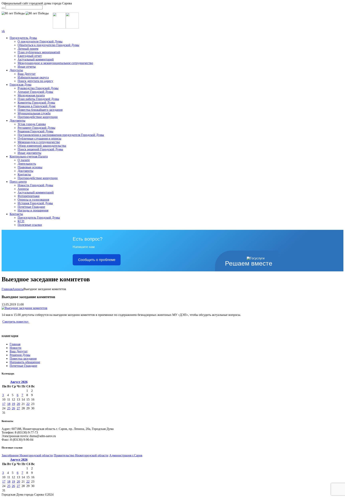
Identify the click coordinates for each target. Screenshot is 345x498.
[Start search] (3, 8)
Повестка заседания (23, 358)
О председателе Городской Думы (40, 41)
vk (3, 31)
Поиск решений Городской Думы (40, 149)
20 (18, 404)
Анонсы (23, 188)
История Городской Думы (35, 203)
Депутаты (16, 70)
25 (8, 408)
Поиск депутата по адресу (35, 81)
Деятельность (27, 163)
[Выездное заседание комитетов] (24, 308)
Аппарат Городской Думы (35, 91)
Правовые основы (30, 167)
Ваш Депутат (27, 73)
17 (3, 404)
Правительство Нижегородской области (81, 455)
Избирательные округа (33, 77)
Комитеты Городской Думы (36, 102)
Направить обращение (25, 362)
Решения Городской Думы (35, 131)
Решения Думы (20, 355)
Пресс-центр (18, 181)
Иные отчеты (27, 66)
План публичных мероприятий (39, 52)
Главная (7, 289)
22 (28, 404)
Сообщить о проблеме (96, 260)
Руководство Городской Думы (38, 88)
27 (18, 408)
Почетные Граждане (31, 206)
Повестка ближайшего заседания (40, 109)
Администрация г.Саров (125, 455)
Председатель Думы (23, 38)
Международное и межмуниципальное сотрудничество (55, 63)
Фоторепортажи (29, 196)
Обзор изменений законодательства (42, 145)
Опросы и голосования (33, 199)
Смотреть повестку (15, 321)
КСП (21, 221)
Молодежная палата (31, 95)
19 (13, 404)
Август (19, 382)
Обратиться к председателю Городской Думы (48, 45)
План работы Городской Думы (38, 99)
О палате (24, 160)
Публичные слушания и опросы (39, 138)
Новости (15, 347)
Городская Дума (20, 84)
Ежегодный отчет (30, 56)
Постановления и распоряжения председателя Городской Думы (61, 135)
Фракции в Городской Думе (37, 106)
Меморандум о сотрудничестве (39, 142)
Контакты (24, 174)
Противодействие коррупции (38, 117)
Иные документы (29, 153)
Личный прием (28, 48)
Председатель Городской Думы (39, 217)
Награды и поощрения (33, 210)
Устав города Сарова (32, 124)
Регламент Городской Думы (36, 127)
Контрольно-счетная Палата (29, 156)
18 (8, 404)
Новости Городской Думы (35, 185)
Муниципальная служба (34, 113)
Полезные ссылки (30, 224)
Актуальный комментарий (36, 59)
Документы (17, 120)
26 (13, 408)
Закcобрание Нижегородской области (27, 455)
